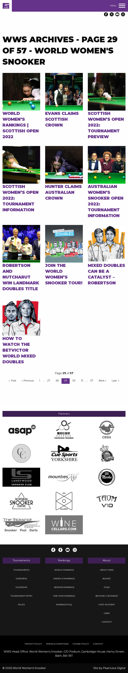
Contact (107, 622)
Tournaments (21, 570)
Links (107, 613)
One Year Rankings (64, 596)
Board (107, 578)
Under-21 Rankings (64, 578)
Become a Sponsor (107, 596)
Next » (102, 380)
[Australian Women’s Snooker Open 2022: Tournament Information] (107, 164)
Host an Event (106, 604)
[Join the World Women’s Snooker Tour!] (64, 243)
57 (91, 380)
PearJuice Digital (114, 668)
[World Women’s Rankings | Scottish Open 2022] (21, 91)
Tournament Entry (21, 596)
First (13, 380)
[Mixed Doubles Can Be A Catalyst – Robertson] (107, 243)
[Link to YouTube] (117, 14)
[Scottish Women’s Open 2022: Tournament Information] (21, 164)
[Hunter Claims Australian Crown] (64, 164)
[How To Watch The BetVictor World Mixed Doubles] (21, 316)
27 (48, 380)
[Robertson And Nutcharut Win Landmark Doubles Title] (21, 243)
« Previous (28, 380)
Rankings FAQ (64, 604)
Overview (21, 578)
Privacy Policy (33, 644)
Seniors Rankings (64, 587)
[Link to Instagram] (123, 14)
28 (57, 380)
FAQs (107, 587)
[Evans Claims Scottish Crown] (64, 91)
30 (74, 380)
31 (82, 380)
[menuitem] (21, 570)
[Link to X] (111, 14)
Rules (21, 604)
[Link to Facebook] (106, 14)
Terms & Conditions (57, 644)
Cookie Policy (80, 644)
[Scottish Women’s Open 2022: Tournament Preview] (107, 91)
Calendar (21, 587)
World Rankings (64, 570)
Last (114, 380)
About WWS (107, 570)
